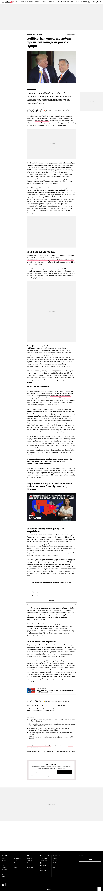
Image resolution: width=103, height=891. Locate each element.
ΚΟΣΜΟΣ (37, 1)
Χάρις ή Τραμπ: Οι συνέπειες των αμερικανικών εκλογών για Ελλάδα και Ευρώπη (55, 691)
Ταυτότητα (29, 860)
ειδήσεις (70, 745)
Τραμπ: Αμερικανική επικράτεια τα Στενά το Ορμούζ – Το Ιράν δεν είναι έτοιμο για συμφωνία (52, 720)
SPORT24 (55, 860)
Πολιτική (4, 860)
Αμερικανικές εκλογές (33, 708)
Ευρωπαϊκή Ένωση (69, 708)
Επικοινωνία (30, 867)
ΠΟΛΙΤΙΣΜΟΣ (58, 1)
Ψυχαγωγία (4, 871)
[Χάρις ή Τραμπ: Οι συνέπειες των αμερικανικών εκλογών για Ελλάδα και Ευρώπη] (31, 690)
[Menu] (3, 2)
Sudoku (57, 751)
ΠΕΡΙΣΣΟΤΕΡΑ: (31, 717)
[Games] (97, 2)
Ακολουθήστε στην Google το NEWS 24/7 (39, 745)
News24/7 (55, 858)
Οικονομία (4, 867)
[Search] (100, 2)
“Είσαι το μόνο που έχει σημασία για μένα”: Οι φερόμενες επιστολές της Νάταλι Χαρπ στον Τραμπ (52, 725)
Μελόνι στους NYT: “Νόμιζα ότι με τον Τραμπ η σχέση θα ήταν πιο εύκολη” (50, 733)
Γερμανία (46, 710)
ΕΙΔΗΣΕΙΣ (84, 1)
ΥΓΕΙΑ (73, 1)
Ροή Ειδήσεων (17, 858)
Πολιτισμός (4, 869)
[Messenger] (36, 110)
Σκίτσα (15, 860)
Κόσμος (3, 862)
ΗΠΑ (62, 708)
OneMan (55, 862)
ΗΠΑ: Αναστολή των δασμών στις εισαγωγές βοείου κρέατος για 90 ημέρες (51, 738)
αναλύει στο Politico (42, 120)
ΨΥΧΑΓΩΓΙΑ (66, 1)
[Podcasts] (94, 2)
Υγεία (3, 874)
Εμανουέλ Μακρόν (37, 710)
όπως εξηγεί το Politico (41, 213)
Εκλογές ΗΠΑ (44, 708)
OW (54, 867)
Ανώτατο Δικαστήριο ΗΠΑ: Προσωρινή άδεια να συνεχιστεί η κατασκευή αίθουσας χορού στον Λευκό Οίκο (49, 729)
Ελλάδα (3, 858)
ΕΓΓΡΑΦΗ (90, 859)
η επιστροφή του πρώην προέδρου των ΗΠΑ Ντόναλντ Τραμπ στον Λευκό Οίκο (50, 260)
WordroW (63, 751)
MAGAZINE (51, 1)
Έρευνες (4, 876)
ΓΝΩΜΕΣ (43, 1)
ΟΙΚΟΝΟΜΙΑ (30, 1)
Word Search (71, 751)
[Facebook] (29, 110)
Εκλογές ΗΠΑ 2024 (54, 708)
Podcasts (16, 862)
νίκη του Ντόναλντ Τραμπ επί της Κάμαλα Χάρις (44, 123)
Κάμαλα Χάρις (45, 705)
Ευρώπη (29, 710)
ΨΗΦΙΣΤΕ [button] (51, 600)
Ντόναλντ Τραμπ (37, 34)
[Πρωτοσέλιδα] (89, 2)
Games (35, 751)
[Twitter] (32, 110)
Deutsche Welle (44, 645)
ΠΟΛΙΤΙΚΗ (23, 1)
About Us (29, 858)
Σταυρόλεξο (50, 751)
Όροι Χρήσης (30, 862)
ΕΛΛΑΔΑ (17, 1)
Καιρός (78, 1)
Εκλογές (29, 34)
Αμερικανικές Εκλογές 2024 (58, 705)
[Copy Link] (40, 110)
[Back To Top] (99, 889)
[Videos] (92, 2)
